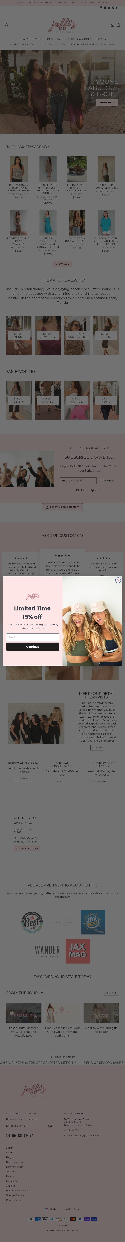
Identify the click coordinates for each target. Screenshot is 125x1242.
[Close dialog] (118, 580)
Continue (32, 647)
